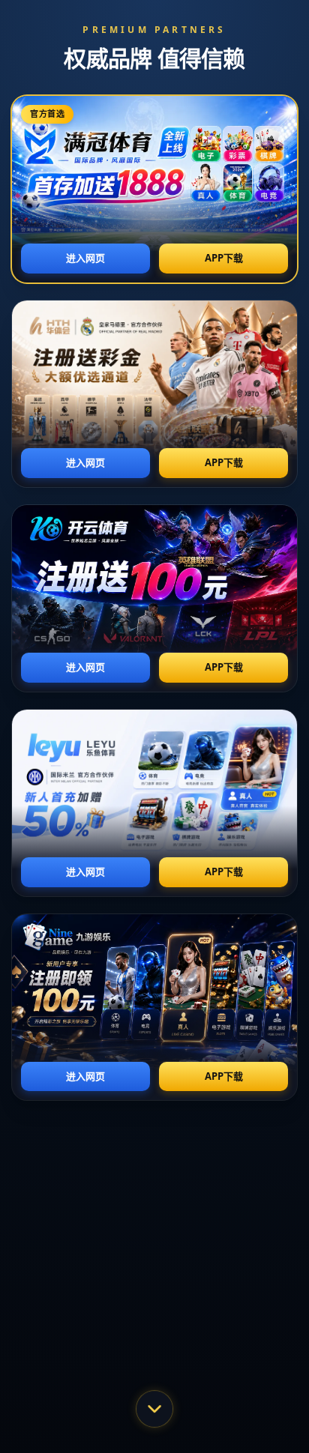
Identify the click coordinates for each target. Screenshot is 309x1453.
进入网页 (85, 258)
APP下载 (224, 258)
